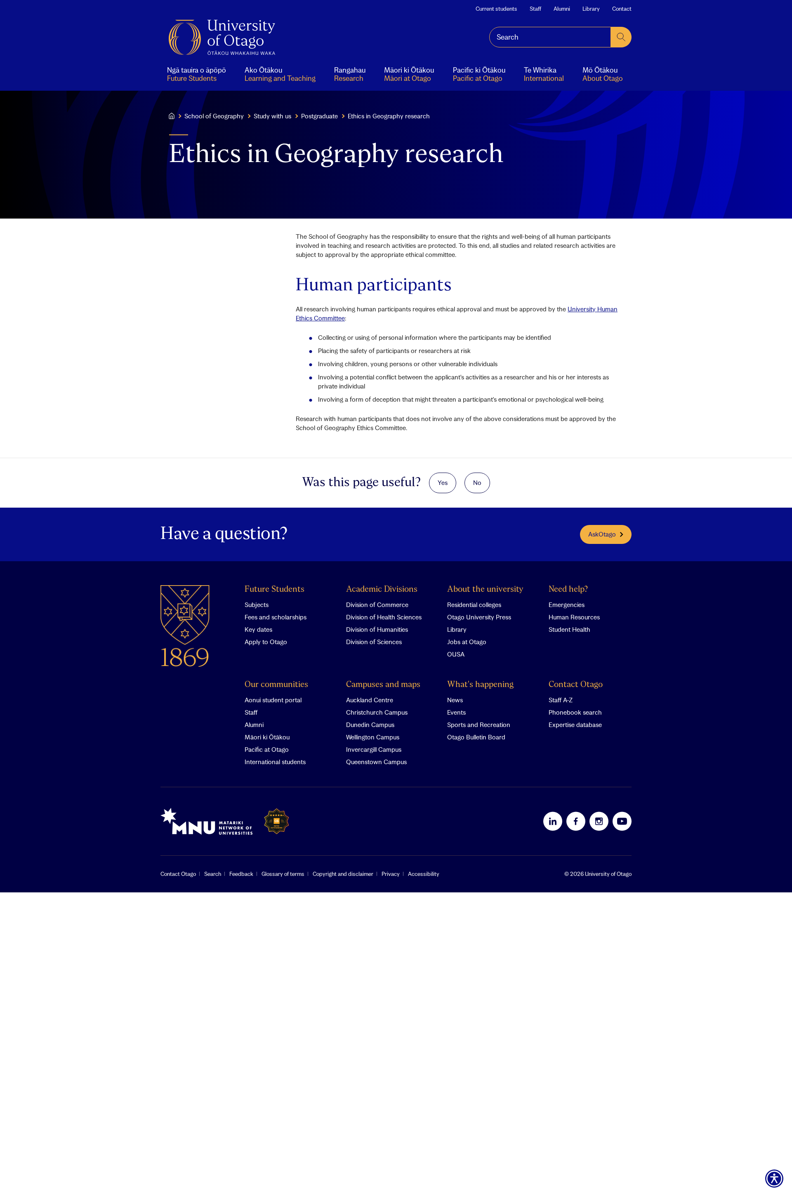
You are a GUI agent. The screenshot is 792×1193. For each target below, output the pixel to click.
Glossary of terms (283, 874)
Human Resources (574, 617)
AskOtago (602, 534)
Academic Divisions (381, 589)
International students (275, 761)
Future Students (274, 589)
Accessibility (423, 874)
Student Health (569, 629)
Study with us (272, 116)
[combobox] (550, 37)
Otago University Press (479, 617)
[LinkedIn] (552, 821)
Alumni (562, 9)
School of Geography (214, 116)
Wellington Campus (372, 737)
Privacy (391, 874)
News (455, 700)
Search (212, 874)
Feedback (241, 874)
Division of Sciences (374, 641)
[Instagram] (598, 821)
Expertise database (575, 724)
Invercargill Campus (373, 749)
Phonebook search (575, 712)
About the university (485, 589)
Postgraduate (319, 116)
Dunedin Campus (370, 724)
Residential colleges (474, 604)
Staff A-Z (561, 700)
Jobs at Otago (466, 641)
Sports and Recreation (478, 724)
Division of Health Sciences (384, 617)
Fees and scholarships (275, 617)
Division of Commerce (377, 604)
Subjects (257, 604)
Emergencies (567, 604)
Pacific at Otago (267, 749)
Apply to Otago (266, 641)
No (477, 482)
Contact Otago (576, 684)
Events (456, 712)
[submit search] (621, 37)
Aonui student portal (273, 700)
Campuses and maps (383, 684)
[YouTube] (622, 821)
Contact (622, 9)
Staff (535, 9)
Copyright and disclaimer (343, 874)
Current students (496, 9)
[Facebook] (575, 821)
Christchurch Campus (377, 712)
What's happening (480, 684)
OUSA (455, 654)
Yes (443, 482)
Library (591, 9)
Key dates (258, 629)
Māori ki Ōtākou (267, 737)
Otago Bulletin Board (476, 737)
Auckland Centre (369, 700)
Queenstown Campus (376, 761)
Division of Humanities (377, 629)
